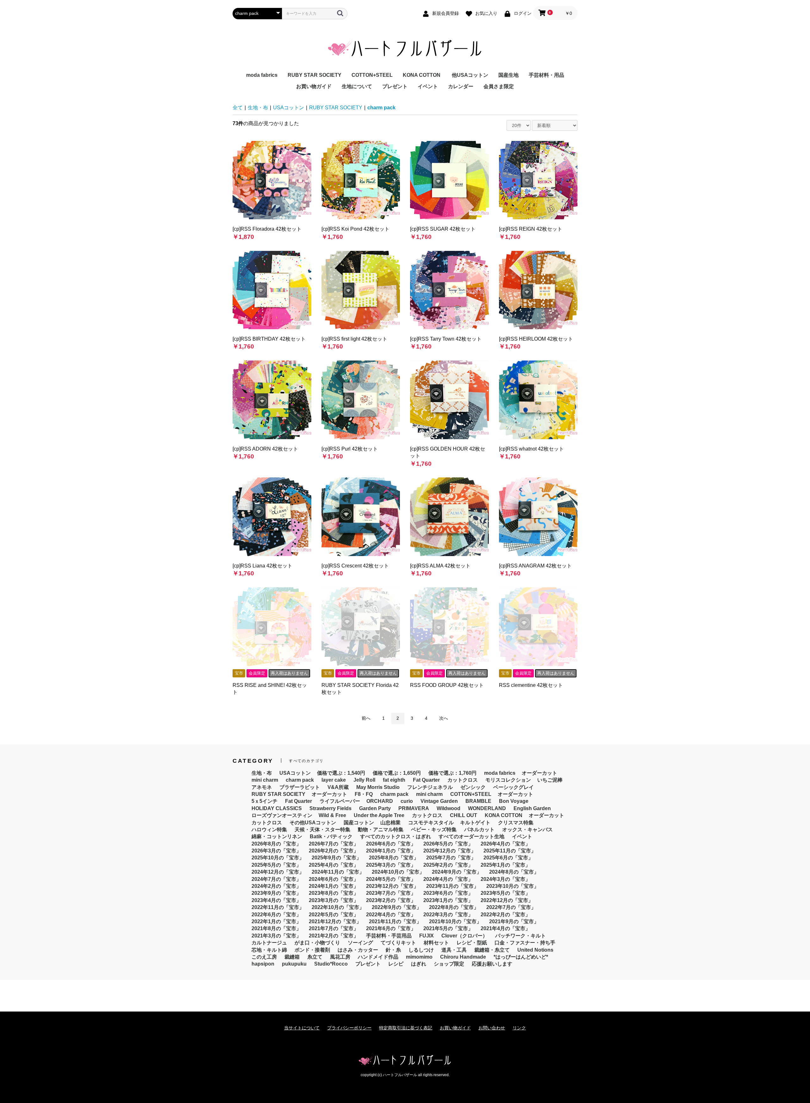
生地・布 (258, 107)
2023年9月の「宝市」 (276, 893)
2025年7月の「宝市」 (451, 857)
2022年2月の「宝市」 (505, 914)
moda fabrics (261, 75)
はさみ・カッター (358, 950)
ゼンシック (473, 787)
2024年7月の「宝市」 (276, 879)
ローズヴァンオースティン (282, 815)
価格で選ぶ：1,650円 (397, 773)
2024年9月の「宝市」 (457, 872)
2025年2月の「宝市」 (448, 865)
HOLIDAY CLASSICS (277, 808)
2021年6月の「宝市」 (391, 928)
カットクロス (462, 780)
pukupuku (294, 964)
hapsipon (263, 964)
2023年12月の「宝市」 (392, 886)
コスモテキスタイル (431, 822)
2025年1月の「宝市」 (505, 865)
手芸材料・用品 (546, 75)
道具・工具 (454, 950)
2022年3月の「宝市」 (448, 914)
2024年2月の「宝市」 (276, 886)
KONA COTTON (421, 75)
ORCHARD (379, 801)
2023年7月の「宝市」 (391, 893)
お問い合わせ (491, 1027)
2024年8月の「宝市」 (514, 872)
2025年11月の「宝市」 (509, 850)
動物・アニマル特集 (380, 829)
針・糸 (393, 950)
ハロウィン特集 (269, 829)
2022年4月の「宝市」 (391, 914)
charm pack (381, 107)
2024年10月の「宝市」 (398, 872)
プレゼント (395, 86)
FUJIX (426, 935)
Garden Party (375, 808)
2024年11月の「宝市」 (338, 872)
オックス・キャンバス (527, 829)
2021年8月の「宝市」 (276, 928)
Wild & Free (332, 815)
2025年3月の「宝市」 (391, 865)
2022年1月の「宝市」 (276, 921)
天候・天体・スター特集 (322, 829)
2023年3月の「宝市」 (333, 900)
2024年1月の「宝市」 (333, 886)
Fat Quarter (426, 780)
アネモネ (262, 787)
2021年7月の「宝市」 (333, 928)
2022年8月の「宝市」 (454, 907)
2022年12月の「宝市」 (507, 900)
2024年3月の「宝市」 (505, 879)
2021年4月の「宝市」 (505, 928)
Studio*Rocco (331, 964)
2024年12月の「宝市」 (278, 872)
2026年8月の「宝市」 (276, 843)
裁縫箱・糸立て (492, 950)
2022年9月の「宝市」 (396, 907)
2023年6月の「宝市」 (448, 893)
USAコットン (288, 107)
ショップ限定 (449, 964)
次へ (443, 718)
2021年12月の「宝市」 (335, 921)
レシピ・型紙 (472, 942)
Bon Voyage (513, 801)
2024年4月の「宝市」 (448, 879)
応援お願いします (492, 964)
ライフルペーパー (340, 801)
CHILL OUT (463, 815)
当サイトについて (302, 1027)
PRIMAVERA (413, 808)
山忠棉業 (390, 822)
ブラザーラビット (299, 787)
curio (407, 801)
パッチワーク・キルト (520, 935)
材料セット (436, 942)
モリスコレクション (508, 780)
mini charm (265, 780)
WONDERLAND (487, 808)
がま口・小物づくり (317, 942)
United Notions (535, 950)
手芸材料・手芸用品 (389, 935)
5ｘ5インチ (264, 801)
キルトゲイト (475, 822)
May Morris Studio (378, 787)
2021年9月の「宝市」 (514, 921)
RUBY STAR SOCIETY (314, 75)
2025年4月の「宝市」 (333, 865)
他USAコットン (470, 75)
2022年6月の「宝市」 (276, 914)
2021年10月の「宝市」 (455, 921)
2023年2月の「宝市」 (391, 900)
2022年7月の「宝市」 (511, 907)
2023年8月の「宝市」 (333, 893)
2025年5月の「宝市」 (276, 865)
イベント (428, 86)
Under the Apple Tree (379, 815)
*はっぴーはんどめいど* (521, 957)
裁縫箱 (292, 957)
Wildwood (448, 808)
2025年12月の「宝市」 (449, 850)
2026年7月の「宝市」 (333, 843)
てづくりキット (398, 942)
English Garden (532, 808)
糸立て (314, 957)
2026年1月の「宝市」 (391, 850)
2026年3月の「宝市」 (276, 850)
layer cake (333, 780)
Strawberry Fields (330, 808)
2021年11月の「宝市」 (395, 921)
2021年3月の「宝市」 (276, 935)
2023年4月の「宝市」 (276, 900)
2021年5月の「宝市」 (448, 928)
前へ (366, 718)
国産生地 (508, 75)
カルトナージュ (269, 942)
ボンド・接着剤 (312, 950)
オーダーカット (539, 773)
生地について (357, 86)
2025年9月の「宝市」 (336, 857)
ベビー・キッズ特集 (434, 829)
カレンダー (460, 86)
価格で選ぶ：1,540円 (341, 773)
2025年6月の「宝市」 (508, 857)
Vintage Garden (439, 801)
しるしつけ (421, 950)
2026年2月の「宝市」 (333, 850)
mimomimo (419, 957)
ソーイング (360, 942)
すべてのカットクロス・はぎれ (395, 836)
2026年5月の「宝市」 (448, 843)
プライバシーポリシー (349, 1027)
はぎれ (418, 964)
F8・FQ (364, 794)
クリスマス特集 (515, 822)
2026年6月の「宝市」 (391, 843)
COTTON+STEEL (372, 75)
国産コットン (359, 822)
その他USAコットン (313, 822)
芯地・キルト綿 (269, 950)
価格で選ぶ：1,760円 (452, 773)
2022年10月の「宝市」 (338, 907)
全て (238, 107)
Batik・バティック (331, 836)
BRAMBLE (478, 801)
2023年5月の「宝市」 (505, 893)
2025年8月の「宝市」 (394, 857)
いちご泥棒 (550, 780)
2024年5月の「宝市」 (391, 879)
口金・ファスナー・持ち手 (525, 942)
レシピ (395, 964)
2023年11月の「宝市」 (452, 886)
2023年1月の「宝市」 (448, 900)
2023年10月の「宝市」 (512, 886)
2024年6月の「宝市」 (333, 879)
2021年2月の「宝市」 (333, 935)
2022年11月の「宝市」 (278, 907)
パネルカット (479, 829)
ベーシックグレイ (513, 787)
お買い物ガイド (314, 86)
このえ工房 (264, 957)
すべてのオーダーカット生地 (471, 836)
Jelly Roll (364, 780)
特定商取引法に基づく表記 (405, 1027)
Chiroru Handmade (463, 957)
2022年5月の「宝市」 (333, 914)
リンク (519, 1027)
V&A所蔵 (338, 787)
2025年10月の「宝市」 (278, 857)
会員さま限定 (498, 86)
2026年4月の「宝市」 (505, 843)
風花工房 (340, 957)
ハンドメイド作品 (378, 957)
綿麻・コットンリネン (277, 836)
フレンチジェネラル (430, 787)
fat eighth (394, 780)
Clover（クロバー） (464, 935)
